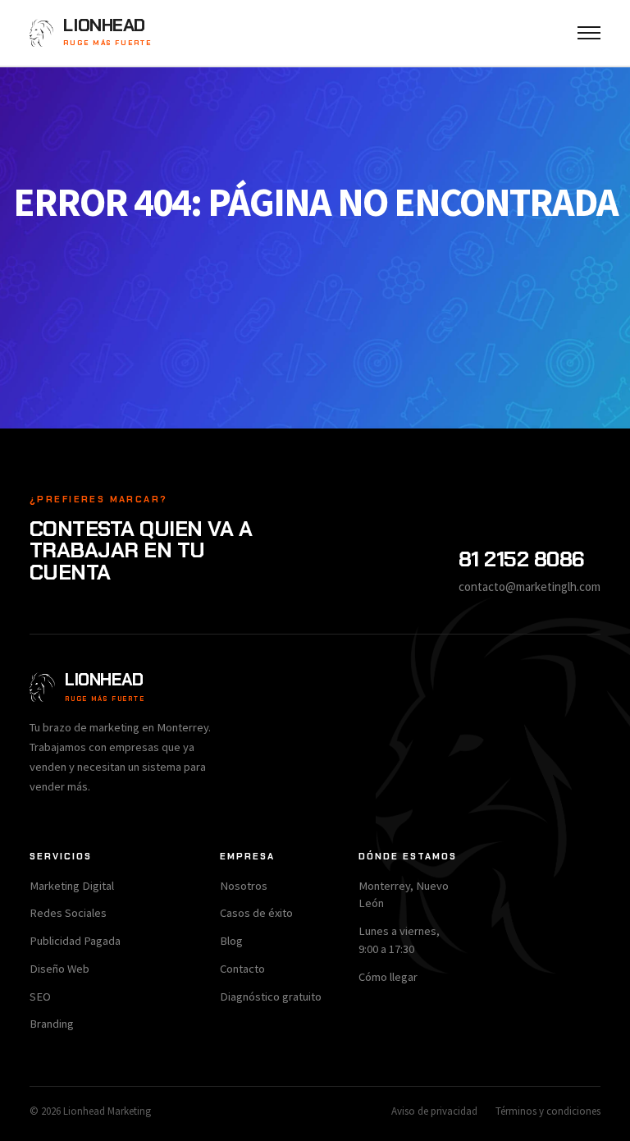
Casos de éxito (256, 912)
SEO (40, 996)
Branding (52, 1023)
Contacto (242, 968)
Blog (231, 940)
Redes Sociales (68, 912)
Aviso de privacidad (434, 1111)
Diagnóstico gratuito (271, 996)
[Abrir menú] (589, 32)
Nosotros (243, 885)
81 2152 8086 (522, 559)
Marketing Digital (72, 885)
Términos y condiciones (547, 1111)
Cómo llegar (388, 976)
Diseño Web (59, 968)
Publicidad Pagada (75, 940)
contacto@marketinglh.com (529, 586)
